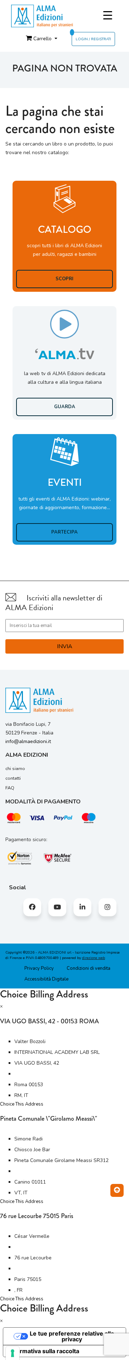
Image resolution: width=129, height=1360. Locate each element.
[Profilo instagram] (107, 907)
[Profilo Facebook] (32, 907)
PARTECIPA (64, 532)
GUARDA (64, 407)
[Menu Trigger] (108, 16)
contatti (13, 778)
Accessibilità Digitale (46, 979)
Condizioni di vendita (88, 968)
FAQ (9, 788)
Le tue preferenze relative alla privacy (72, 1336)
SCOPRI (64, 279)
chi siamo (15, 768)
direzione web (93, 957)
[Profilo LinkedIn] (82, 907)
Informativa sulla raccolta (44, 1351)
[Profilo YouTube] (57, 907)
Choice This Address (21, 1104)
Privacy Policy (39, 968)
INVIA (64, 646)
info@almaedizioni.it (28, 741)
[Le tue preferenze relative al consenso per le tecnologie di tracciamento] (12, 1353)
